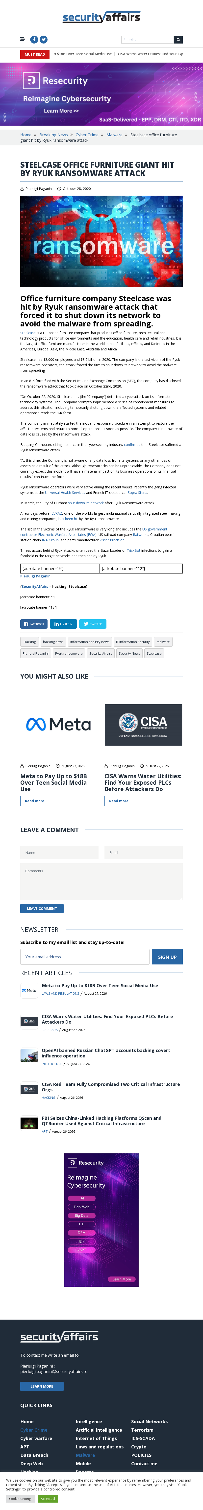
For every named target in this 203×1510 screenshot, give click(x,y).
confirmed (132, 444)
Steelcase (28, 332)
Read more (34, 801)
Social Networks (149, 1421)
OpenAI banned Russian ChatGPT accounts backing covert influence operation (106, 1053)
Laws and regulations (60, 993)
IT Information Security (133, 642)
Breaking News (53, 134)
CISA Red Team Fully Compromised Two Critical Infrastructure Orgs (111, 1087)
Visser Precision (112, 540)
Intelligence (52, 1063)
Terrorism (142, 1430)
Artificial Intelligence (99, 1430)
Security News (129, 653)
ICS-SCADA (50, 1030)
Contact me (144, 1463)
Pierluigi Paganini (38, 188)
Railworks (140, 534)
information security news (89, 642)
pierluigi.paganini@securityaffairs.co (54, 1371)
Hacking (30, 642)
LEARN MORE (42, 1386)
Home (25, 134)
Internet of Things (96, 1438)
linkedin (66, 624)
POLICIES (141, 1455)
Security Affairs (100, 653)
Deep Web (31, 1463)
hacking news (53, 642)
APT (45, 1131)
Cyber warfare (36, 1438)
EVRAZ (56, 513)
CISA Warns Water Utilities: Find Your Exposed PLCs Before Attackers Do (142, 782)
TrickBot (134, 550)
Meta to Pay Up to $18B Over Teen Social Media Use (58, 53)
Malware (114, 134)
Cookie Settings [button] (20, 1498)
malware (163, 642)
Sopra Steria (137, 492)
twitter (96, 624)
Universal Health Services (65, 492)
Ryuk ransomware (69, 653)
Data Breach (34, 1455)
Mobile (83, 1463)
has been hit (68, 518)
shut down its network (86, 503)
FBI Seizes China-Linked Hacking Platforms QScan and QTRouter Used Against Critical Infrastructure (101, 1120)
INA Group (50, 540)
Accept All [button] (48, 1498)
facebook (37, 624)
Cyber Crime (87, 134)
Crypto (139, 1447)
